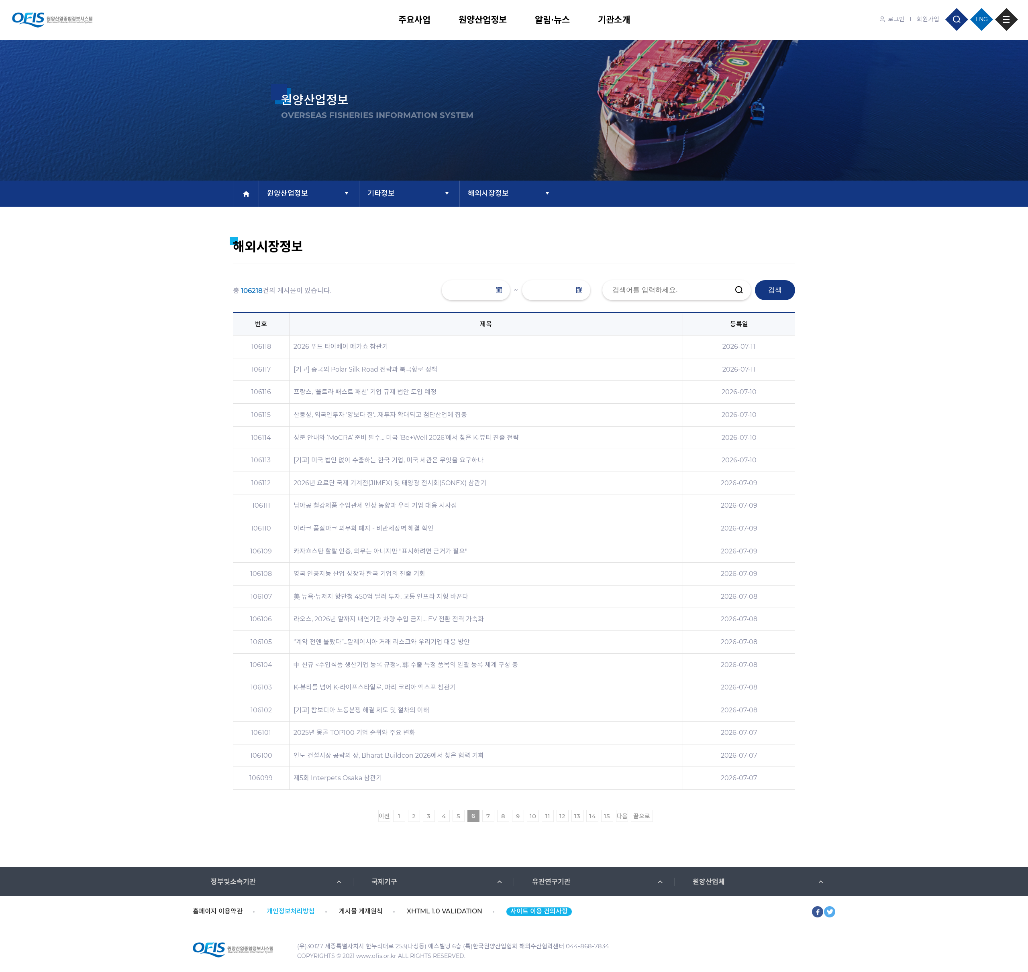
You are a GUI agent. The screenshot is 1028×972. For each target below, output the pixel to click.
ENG (981, 19)
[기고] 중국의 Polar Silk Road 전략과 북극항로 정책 (365, 369)
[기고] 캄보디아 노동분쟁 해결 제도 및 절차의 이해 (361, 710)
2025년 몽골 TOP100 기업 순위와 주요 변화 (354, 732)
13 (577, 816)
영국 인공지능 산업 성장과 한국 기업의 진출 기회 (359, 574)
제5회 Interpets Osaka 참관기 (338, 778)
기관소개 (614, 19)
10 (533, 816)
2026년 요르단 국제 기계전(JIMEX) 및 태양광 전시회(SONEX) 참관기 (390, 483)
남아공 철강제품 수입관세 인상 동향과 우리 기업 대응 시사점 (375, 505)
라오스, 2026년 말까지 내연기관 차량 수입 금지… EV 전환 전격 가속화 (389, 619)
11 (547, 816)
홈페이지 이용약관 (218, 911)
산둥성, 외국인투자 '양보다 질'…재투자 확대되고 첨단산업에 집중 (380, 415)
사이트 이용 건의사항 (539, 911)
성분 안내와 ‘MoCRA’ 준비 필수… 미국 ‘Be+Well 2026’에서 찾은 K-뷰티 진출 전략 (406, 437)
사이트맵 (1006, 19)
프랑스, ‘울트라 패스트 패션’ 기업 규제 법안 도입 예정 (365, 392)
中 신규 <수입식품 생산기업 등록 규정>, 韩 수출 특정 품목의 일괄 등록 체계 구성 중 (406, 665)
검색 (775, 290)
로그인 (896, 19)
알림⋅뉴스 (552, 19)
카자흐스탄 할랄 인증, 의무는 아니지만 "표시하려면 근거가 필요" (380, 551)
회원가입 (928, 19)
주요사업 (414, 19)
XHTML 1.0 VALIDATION (444, 911)
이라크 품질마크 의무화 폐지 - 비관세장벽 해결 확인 (364, 528)
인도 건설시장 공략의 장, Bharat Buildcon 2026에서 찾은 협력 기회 (389, 755)
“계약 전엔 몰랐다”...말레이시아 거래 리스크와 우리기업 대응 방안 (382, 642)
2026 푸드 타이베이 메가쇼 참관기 (341, 346)
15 (607, 816)
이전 (384, 816)
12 (562, 816)
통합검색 (956, 19)
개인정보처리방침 (291, 911)
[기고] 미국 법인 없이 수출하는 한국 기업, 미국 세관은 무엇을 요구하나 (388, 460)
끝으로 (641, 816)
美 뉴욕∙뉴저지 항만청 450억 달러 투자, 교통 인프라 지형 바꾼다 (381, 596)
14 (592, 816)
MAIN (246, 194)
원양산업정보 (483, 19)
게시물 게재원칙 (361, 911)
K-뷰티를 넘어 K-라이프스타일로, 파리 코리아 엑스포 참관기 (375, 687)
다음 (622, 816)
